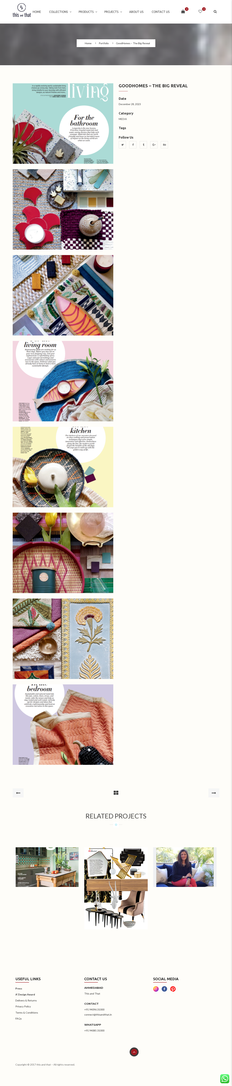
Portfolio (104, 43)
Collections (58, 11)
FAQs (18, 1018)
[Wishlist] (200, 11)
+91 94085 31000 (94, 1030)
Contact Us (161, 11)
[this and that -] (22, 12)
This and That (92, 993)
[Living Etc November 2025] (47, 861)
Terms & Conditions (26, 1012)
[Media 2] (185, 861)
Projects (111, 11)
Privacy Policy (23, 1006)
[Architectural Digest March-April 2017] (116, 882)
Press (18, 988)
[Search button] (215, 11)
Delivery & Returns (26, 1000)
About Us (136, 11)
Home (37, 11)
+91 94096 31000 (94, 1009)
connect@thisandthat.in (98, 1014)
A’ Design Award (25, 994)
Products (86, 11)
